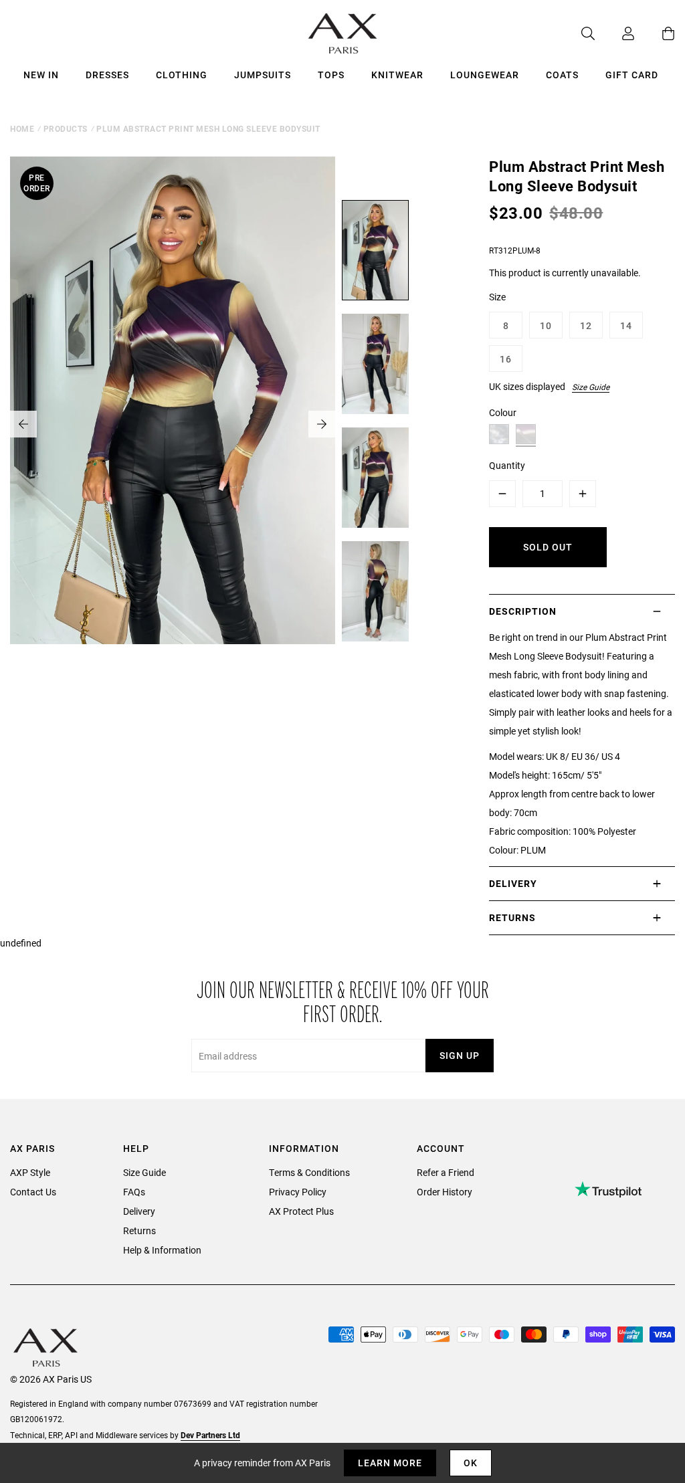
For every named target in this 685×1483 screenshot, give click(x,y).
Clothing (181, 74)
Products (65, 128)
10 (546, 325)
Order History (444, 1191)
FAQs (134, 1191)
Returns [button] (512, 917)
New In (41, 74)
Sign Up (459, 1055)
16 (506, 359)
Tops (331, 74)
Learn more (390, 1462)
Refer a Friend (445, 1172)
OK (471, 1462)
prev (23, 424)
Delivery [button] (513, 883)
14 (626, 325)
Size (497, 296)
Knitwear (397, 74)
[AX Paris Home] (342, 33)
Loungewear (484, 74)
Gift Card (631, 74)
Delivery (139, 1211)
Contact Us (33, 1191)
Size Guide (590, 386)
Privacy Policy (297, 1191)
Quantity (507, 465)
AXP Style (30, 1172)
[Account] (615, 33)
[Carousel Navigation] (172, 424)
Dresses (107, 74)
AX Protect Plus (301, 1211)
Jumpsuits (262, 74)
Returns (139, 1230)
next (321, 424)
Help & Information (162, 1250)
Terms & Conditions (309, 1172)
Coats (562, 74)
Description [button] (523, 611)
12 (586, 325)
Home (22, 128)
